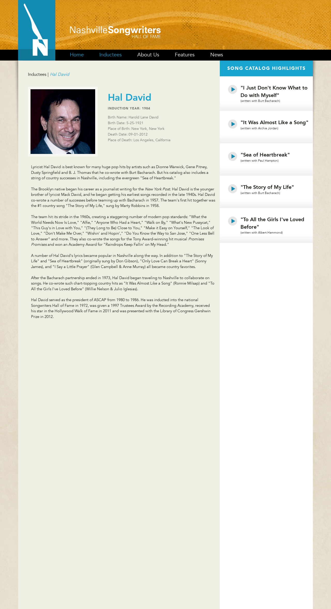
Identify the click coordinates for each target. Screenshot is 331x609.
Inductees (110, 55)
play (233, 89)
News (216, 55)
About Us (148, 55)
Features (185, 55)
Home (77, 55)
